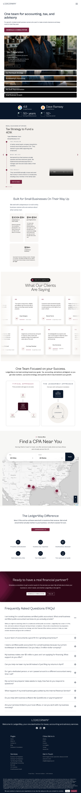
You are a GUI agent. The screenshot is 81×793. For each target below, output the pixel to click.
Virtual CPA (45, 749)
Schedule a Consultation (16, 30)
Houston (45, 743)
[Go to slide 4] (10, 186)
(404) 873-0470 (47, 758)
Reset (70, 456)
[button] (40, 53)
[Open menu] (76, 3)
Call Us (50, 594)
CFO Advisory (13, 767)
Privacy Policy (31, 773)
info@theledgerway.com (48, 761)
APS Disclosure (49, 773)
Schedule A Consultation (16, 747)
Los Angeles (46, 745)
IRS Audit (12, 765)
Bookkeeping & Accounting (17, 763)
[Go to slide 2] (7, 186)
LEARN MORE (13, 66)
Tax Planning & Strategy (16, 761)
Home (11, 739)
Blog (11, 745)
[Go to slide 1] (6, 186)
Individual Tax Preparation (16, 758)
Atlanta (44, 739)
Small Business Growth (16, 769)
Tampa (44, 747)
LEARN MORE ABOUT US (40, 529)
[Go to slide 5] (11, 186)
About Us (12, 741)
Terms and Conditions (40, 773)
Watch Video (16, 182)
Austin (44, 741)
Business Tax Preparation (16, 756)
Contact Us (13, 743)
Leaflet (76, 504)
